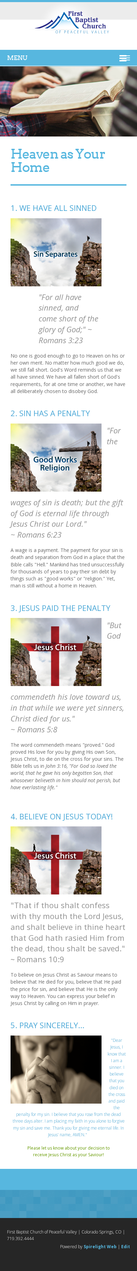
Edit (125, 1247)
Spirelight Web (100, 1247)
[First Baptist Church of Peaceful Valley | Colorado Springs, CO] (68, 23)
